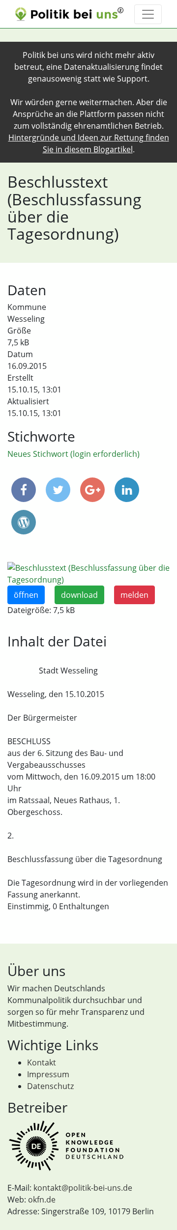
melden (134, 594)
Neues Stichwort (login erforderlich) (73, 453)
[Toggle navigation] (148, 14)
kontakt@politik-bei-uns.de (82, 1187)
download (79, 594)
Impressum (48, 1074)
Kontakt (41, 1062)
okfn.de (42, 1199)
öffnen (26, 594)
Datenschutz (50, 1086)
